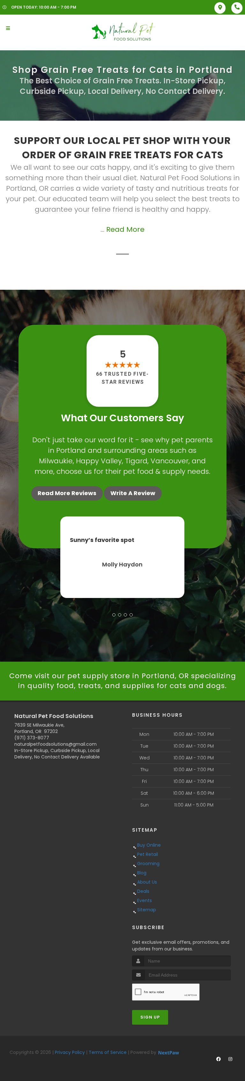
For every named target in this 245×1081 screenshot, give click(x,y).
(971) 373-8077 (31, 738)
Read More (125, 229)
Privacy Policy (70, 1052)
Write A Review (132, 493)
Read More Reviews (67, 493)
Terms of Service (108, 1052)
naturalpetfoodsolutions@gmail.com (55, 744)
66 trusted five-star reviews (122, 378)
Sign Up (150, 1017)
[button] (113, 614)
